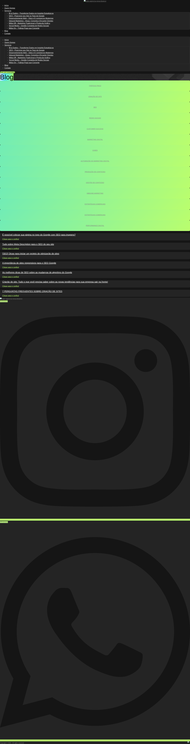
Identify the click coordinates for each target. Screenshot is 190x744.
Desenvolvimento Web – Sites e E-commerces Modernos (31, 18)
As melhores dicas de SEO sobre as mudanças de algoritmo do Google (37, 272)
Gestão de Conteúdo (95, 182)
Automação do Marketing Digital (95, 161)
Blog (6, 65)
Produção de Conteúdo (95, 172)
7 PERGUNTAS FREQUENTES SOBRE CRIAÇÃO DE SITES (32, 291)
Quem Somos (10, 42)
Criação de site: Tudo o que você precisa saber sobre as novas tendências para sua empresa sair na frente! (55, 282)
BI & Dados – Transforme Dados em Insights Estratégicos (31, 13)
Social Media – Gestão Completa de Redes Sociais (29, 26)
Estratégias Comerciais (95, 204)
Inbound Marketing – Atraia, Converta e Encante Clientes (31, 21)
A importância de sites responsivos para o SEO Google (29, 263)
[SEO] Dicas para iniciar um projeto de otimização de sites (30, 253)
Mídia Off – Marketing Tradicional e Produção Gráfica (29, 23)
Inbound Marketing (95, 193)
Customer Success (95, 129)
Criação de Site (95, 96)
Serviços (7, 11)
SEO (95, 107)
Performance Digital (95, 225)
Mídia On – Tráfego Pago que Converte (24, 28)
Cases (95, 150)
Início (7, 40)
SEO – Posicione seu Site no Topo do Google (26, 16)
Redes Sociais (95, 118)
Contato (7, 33)
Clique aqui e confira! (10, 239)
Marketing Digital (95, 139)
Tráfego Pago (95, 86)
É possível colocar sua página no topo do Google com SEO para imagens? (39, 235)
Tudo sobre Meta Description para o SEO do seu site (28, 244)
